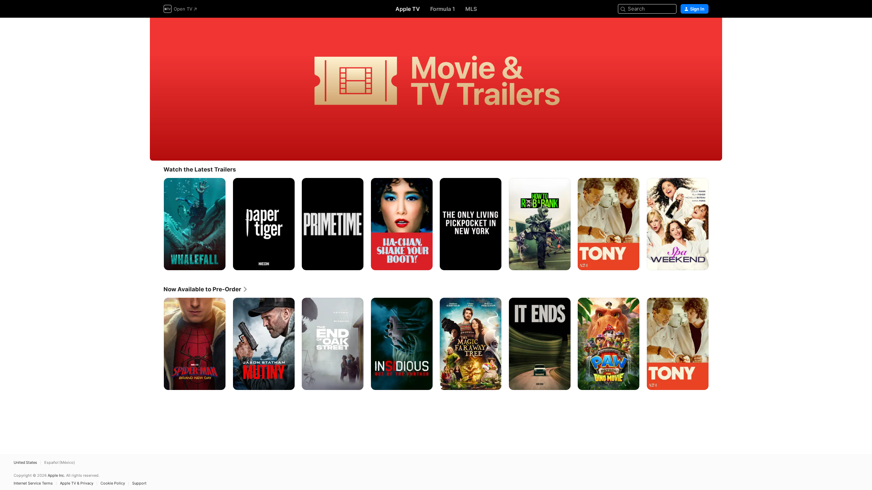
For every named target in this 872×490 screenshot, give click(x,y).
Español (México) (59, 462)
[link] (206, 289)
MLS (471, 8)
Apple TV (407, 8)
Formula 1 (442, 8)
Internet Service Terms (33, 483)
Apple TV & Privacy (76, 483)
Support (139, 483)
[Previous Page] (156, 224)
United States (25, 462)
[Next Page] (715, 224)
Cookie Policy (112, 483)
